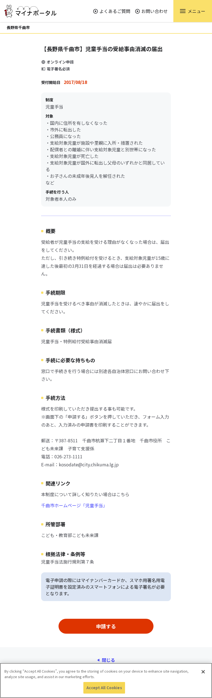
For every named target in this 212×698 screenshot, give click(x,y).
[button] (192, 11)
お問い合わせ (154, 11)
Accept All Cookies (104, 687)
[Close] (203, 672)
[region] (106, 680)
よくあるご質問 (114, 11)
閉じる (108, 660)
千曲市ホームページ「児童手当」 (74, 505)
